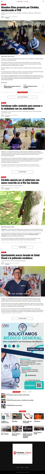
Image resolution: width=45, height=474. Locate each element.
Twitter (22, 467)
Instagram (27, 467)
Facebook (18, 467)
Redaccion (7, 17)
